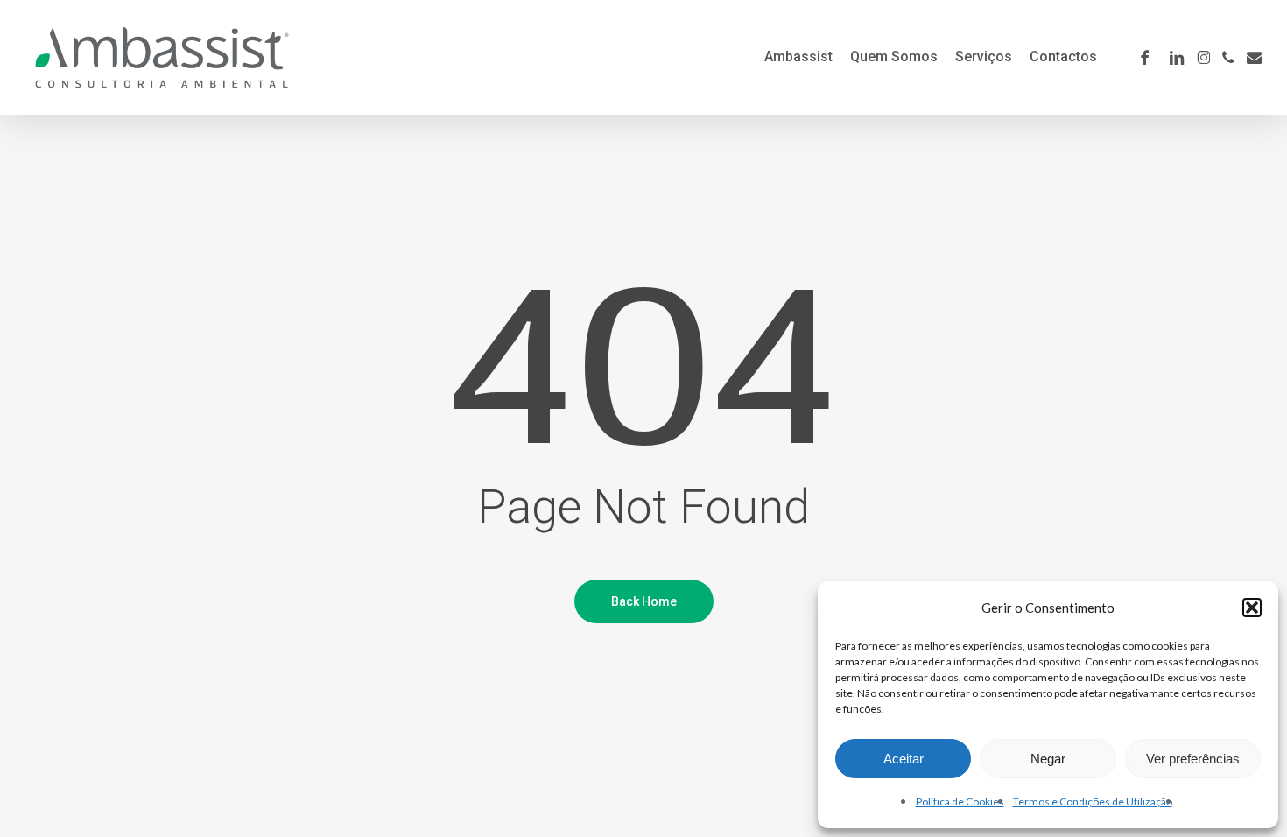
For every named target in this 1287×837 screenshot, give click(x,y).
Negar (1047, 758)
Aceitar (903, 758)
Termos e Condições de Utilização (1092, 801)
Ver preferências (1193, 758)
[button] (1252, 607)
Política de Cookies (960, 801)
